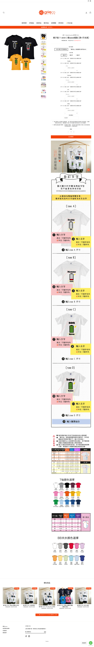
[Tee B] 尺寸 (71, 82)
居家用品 (38, 23)
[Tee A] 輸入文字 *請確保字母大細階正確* (71, 58)
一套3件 (71, 55)
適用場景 (24, 23)
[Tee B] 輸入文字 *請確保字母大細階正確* (71, 72)
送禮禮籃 (53, 23)
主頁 (63, 35)
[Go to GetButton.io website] (90, 645)
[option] (47, 27)
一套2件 (64, 55)
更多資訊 (60, 23)
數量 (71, 129)
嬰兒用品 (46, 23)
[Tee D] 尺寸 (71, 110)
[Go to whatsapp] (90, 643)
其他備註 (71, 115)
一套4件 (78, 55)
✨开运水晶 (69, 23)
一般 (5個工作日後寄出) (61, 49)
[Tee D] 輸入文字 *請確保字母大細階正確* (71, 101)
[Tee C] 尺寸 (71, 96)
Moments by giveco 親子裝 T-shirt (72, 35)
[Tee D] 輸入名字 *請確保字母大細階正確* (71, 105)
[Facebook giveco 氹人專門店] (26, 636)
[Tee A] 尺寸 (71, 68)
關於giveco (5, 626)
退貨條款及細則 (6, 628)
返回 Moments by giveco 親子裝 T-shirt (47, 614)
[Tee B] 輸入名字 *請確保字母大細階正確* (71, 77)
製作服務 (71, 46)
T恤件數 (71, 52)
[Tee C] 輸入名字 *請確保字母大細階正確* (71, 91)
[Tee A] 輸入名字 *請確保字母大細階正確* (71, 63)
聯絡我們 (5, 632)
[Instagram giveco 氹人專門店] (29, 636)
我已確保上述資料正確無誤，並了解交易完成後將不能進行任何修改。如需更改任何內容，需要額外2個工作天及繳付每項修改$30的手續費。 (71, 122)
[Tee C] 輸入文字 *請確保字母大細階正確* (71, 86)
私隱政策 (5, 630)
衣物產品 (31, 23)
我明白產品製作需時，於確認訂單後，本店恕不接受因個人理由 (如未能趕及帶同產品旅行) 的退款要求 (72, 125)
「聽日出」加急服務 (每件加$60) (78, 49)
